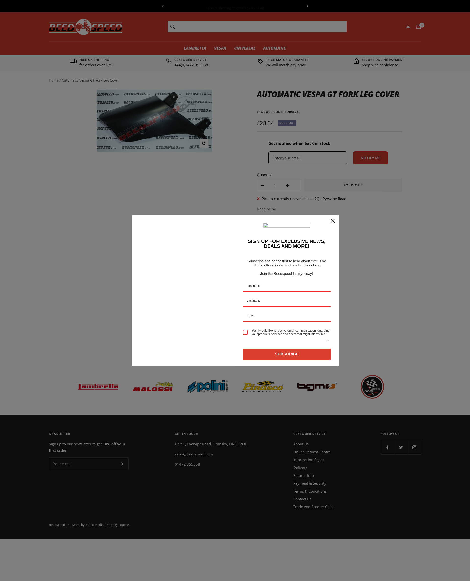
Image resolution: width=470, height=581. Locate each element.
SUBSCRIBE (287, 354)
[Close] (333, 221)
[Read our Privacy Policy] (328, 341)
